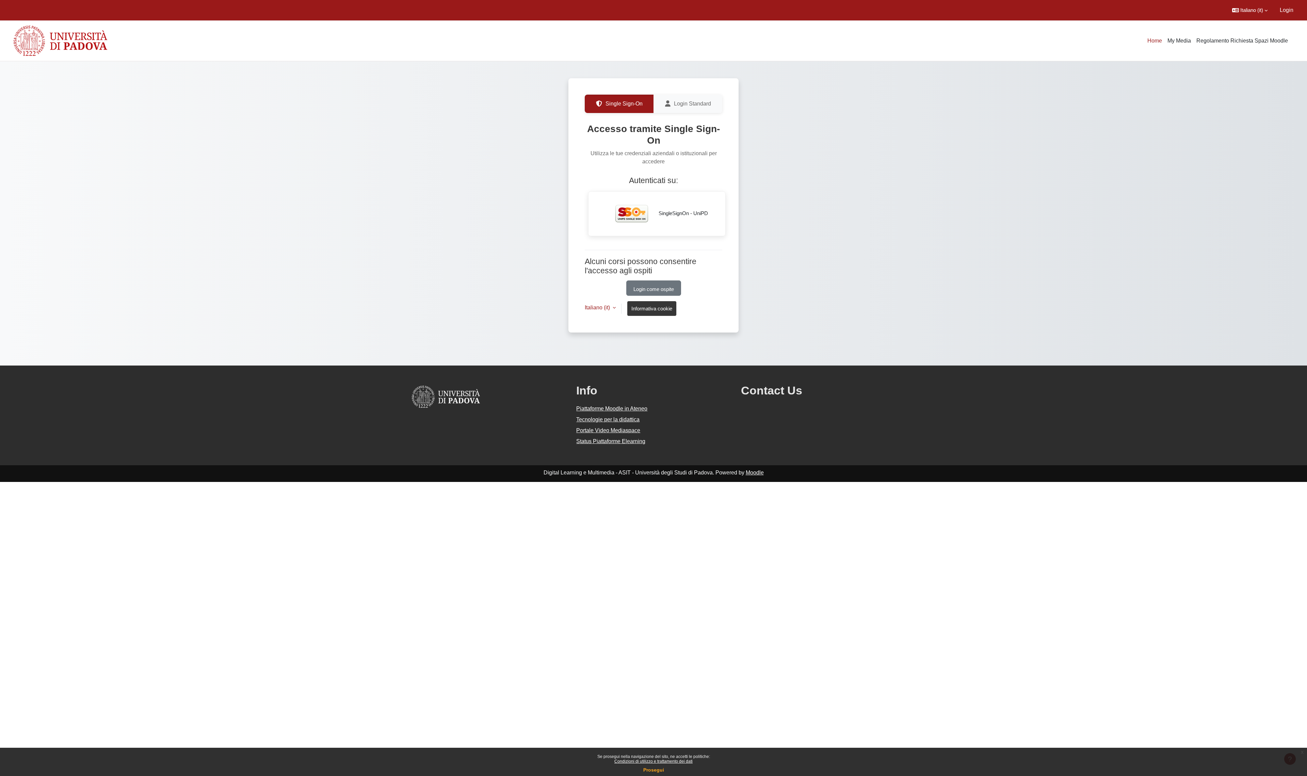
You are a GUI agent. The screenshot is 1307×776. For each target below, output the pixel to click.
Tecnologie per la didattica (608, 419)
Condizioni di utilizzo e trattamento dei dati (653, 761)
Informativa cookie (651, 308)
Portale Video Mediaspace (608, 430)
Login (1286, 10)
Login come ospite (653, 289)
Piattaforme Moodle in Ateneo (611, 408)
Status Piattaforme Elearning (610, 441)
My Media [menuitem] (1179, 41)
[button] (1250, 10)
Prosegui (653, 770)
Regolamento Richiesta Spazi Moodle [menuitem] (1242, 41)
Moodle (755, 472)
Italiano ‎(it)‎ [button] (598, 307)
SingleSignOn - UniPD (682, 213)
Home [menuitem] (1154, 41)
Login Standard (692, 104)
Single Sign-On (624, 104)
